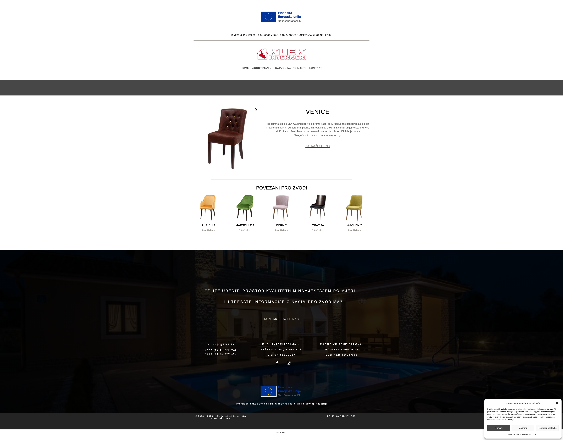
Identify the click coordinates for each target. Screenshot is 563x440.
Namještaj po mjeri (290, 68)
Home (245, 68)
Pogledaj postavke (547, 428)
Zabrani (523, 428)
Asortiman (260, 68)
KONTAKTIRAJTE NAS (281, 319)
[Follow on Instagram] (288, 363)
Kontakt (315, 68)
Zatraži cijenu (317, 146)
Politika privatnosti (529, 434)
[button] (557, 403)
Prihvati (499, 428)
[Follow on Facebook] (277, 363)
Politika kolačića (514, 434)
